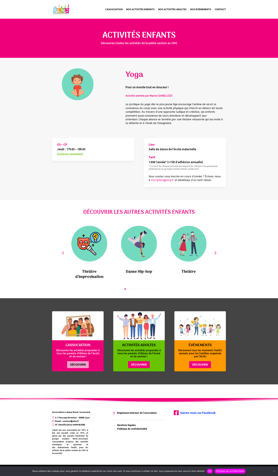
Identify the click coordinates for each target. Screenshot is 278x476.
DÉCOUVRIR (78, 364)
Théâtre (188, 272)
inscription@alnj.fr (162, 180)
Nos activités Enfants (140, 9)
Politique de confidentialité (230, 471)
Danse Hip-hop (139, 272)
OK (209, 471)
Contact (220, 9)
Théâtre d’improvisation (89, 274)
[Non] (274, 471)
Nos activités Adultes (172, 9)
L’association (114, 9)
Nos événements (200, 9)
